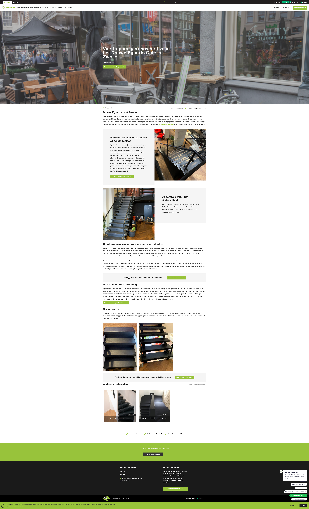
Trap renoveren (22, 7)
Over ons (276, 7)
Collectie (53, 7)
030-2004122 (126, 481)
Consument (7, 2)
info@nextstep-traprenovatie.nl (132, 478)
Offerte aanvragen (300, 7)
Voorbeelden (109, 108)
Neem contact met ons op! (184, 377)
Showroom (45, 7)
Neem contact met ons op (176, 278)
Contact (284, 7)
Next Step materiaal (166, 124)
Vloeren (69, 7)
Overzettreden (34, 7)
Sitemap (127, 498)
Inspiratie (61, 7)
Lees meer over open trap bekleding (115, 302)
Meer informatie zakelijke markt (114, 67)
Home (171, 108)
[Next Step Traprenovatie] (9, 7)
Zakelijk (15, 2)
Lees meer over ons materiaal (122, 176)
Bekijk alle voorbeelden (197, 384)
